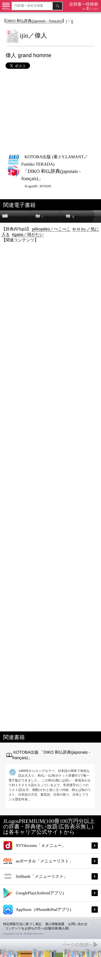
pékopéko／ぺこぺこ (51, 229)
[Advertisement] (50, 111)
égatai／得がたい (28, 234)
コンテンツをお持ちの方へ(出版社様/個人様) (37, 928)
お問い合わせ (77, 924)
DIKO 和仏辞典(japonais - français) (34, 21)
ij (72, 21)
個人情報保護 (54, 924)
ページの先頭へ (77, 944)
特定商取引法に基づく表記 (22, 924)
